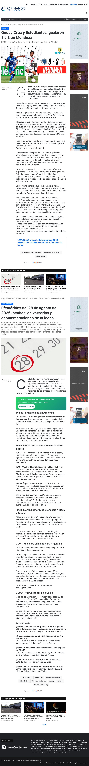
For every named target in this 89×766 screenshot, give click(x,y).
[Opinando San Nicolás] (13, 9)
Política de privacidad (52, 763)
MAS (85, 4)
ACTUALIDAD (44, 4)
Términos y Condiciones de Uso (78, 763)
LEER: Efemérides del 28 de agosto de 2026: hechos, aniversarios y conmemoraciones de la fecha (40, 243)
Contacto (42, 763)
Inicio (3, 24)
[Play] (34, 65)
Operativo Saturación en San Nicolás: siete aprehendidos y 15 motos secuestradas (33, 288)
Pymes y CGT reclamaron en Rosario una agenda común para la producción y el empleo (56, 288)
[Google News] (37, 262)
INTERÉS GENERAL (63, 4)
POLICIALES (53, 4)
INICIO (28, 4)
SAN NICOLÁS (35, 4)
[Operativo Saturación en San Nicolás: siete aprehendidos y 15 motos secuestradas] (34, 279)
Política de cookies (64, 763)
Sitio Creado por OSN (36, 760)
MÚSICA (80, 4)
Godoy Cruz (41, 256)
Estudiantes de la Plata (52, 252)
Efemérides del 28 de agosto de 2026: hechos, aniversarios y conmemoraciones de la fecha (10, 288)
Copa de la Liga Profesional (31, 252)
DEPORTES (73, 4)
